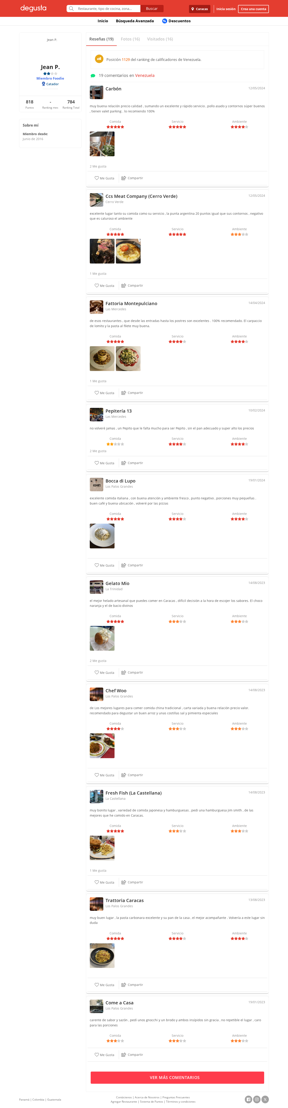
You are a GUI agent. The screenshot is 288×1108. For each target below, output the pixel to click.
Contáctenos (124, 1097)
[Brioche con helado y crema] (102, 638)
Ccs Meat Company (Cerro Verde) (141, 196)
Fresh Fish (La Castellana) (134, 793)
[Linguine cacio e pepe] (102, 536)
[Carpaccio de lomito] (128, 358)
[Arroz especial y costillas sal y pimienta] (102, 745)
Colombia (38, 1099)
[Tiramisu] (102, 358)
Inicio (103, 20)
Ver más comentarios (175, 1077)
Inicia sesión (226, 9)
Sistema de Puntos (151, 1102)
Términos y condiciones (181, 1102)
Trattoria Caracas (125, 900)
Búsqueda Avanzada (135, 20)
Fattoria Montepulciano (131, 303)
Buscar (152, 8)
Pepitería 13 (119, 411)
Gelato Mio (117, 583)
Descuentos (177, 20)
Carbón (114, 89)
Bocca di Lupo (120, 481)
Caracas (201, 9)
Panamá (24, 1099)
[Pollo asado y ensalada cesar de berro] (102, 143)
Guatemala (54, 1099)
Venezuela (145, 75)
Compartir (135, 178)
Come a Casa (120, 1003)
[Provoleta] (128, 251)
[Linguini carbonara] (102, 955)
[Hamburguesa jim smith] (102, 848)
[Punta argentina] (102, 251)
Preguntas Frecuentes (176, 1097)
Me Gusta (106, 178)
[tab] (101, 39)
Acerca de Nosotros (147, 1097)
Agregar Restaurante (124, 1102)
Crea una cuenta (253, 9)
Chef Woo (116, 691)
